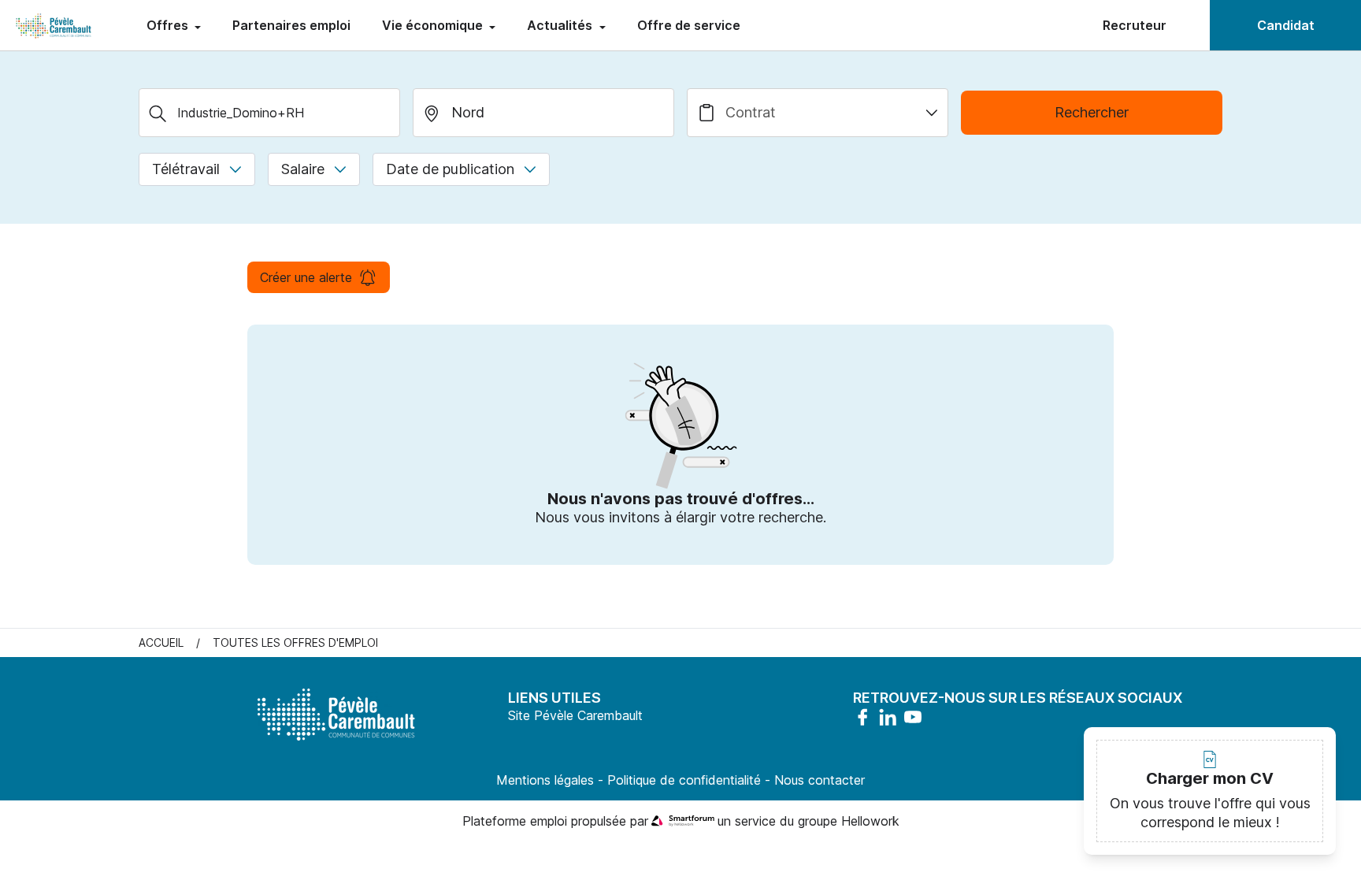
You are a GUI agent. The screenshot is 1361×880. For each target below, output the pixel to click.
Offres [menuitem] (168, 25)
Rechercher (1092, 112)
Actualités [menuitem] (561, 25)
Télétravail (186, 169)
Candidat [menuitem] (1286, 25)
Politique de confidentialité (684, 780)
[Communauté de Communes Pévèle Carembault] (54, 25)
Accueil (161, 642)
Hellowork (870, 821)
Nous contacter (819, 780)
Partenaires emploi (291, 25)
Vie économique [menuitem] (434, 25)
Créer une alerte (306, 277)
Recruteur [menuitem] (1134, 25)
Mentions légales (545, 780)
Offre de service (688, 25)
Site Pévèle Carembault (575, 715)
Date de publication (450, 169)
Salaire (302, 169)
